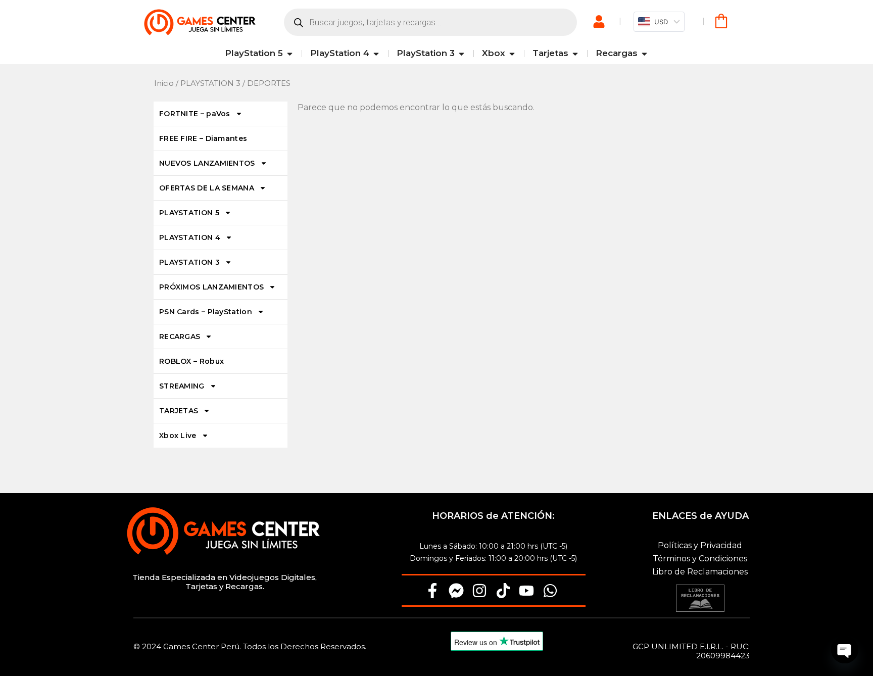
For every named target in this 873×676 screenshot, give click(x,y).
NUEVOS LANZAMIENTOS (207, 163)
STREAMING (182, 386)
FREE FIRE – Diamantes (203, 138)
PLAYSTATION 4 (189, 237)
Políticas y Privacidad (700, 545)
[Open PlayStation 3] (461, 53)
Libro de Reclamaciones (700, 571)
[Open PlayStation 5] (289, 53)
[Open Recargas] (644, 53)
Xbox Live (178, 435)
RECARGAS (179, 336)
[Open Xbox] (512, 53)
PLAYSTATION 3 (210, 83)
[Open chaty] (844, 649)
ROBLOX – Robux (191, 361)
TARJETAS (178, 410)
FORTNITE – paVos (194, 113)
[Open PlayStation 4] (376, 53)
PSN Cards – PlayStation (205, 311)
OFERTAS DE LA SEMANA (206, 187)
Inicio (164, 83)
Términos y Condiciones (700, 558)
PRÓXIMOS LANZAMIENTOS (211, 287)
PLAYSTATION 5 (189, 212)
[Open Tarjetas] (575, 53)
